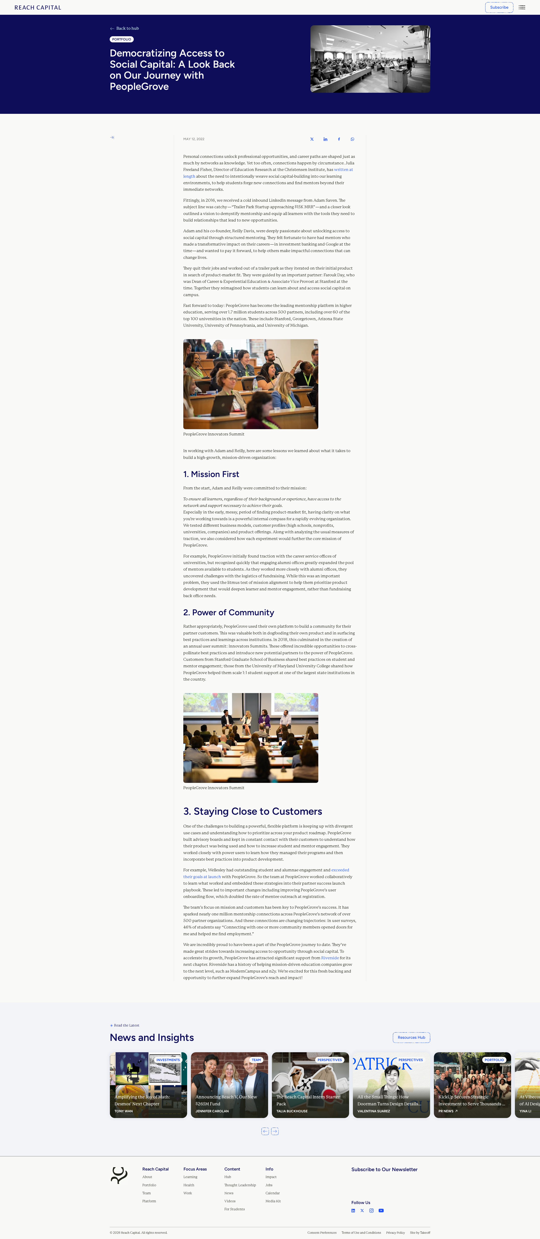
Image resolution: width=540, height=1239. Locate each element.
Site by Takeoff (420, 1232)
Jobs (269, 1185)
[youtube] (381, 1210)
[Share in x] (312, 139)
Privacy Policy (395, 1232)
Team (146, 1193)
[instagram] (371, 1210)
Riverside (330, 958)
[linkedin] (353, 1210)
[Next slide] (275, 1131)
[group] (148, 1085)
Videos (230, 1201)
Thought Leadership (240, 1185)
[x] (362, 1210)
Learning (190, 1177)
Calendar (273, 1193)
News (229, 1193)
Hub (227, 1177)
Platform (149, 1201)
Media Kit (273, 1201)
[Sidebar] (112, 137)
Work (188, 1193)
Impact (271, 1177)
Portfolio (149, 1185)
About (147, 1177)
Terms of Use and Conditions (361, 1232)
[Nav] (522, 7)
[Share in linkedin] (325, 139)
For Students (234, 1209)
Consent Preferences (322, 1232)
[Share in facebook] (339, 139)
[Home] (38, 7)
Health (189, 1185)
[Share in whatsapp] (352, 139)
